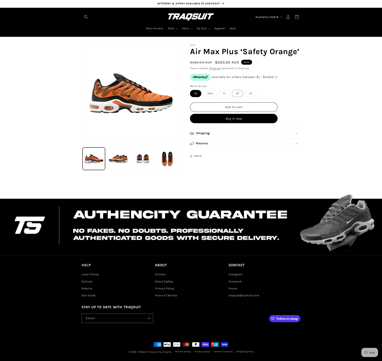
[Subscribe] (148, 318)
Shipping (214, 68)
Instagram (236, 274)
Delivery (87, 281)
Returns (87, 288)
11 (226, 94)
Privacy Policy (164, 288)
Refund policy (183, 351)
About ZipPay (164, 281)
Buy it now (234, 118)
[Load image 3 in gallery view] (143, 158)
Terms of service (223, 351)
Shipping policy (245, 351)
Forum (233, 288)
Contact (160, 274)
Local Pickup (90, 274)
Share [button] (198, 156)
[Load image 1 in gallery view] (94, 158)
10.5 (212, 94)
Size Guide (89, 295)
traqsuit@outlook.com (244, 295)
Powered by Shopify (160, 352)
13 (252, 94)
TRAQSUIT (142, 352)
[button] (86, 17)
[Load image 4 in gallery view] (167, 158)
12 (237, 93)
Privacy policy (202, 351)
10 (195, 93)
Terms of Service (166, 295)
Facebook (235, 281)
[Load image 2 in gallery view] (118, 158)
